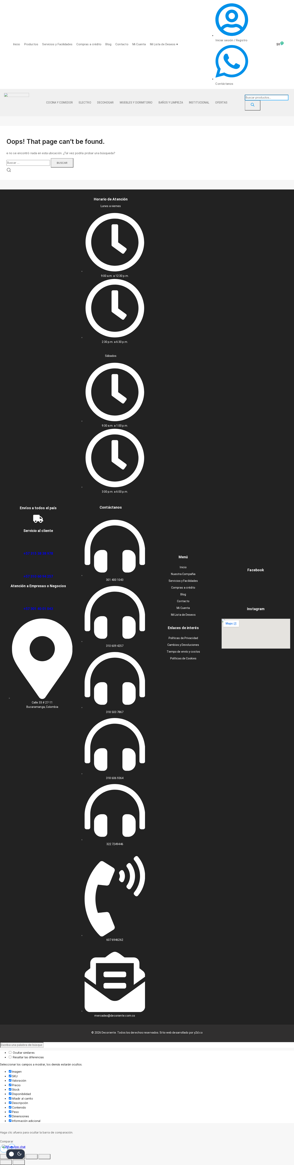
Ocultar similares (23, 1052)
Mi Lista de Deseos (183, 614)
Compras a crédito (89, 44)
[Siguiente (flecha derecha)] (19, 1162)
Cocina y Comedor (59, 102)
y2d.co (198, 1032)
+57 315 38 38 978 (38, 553)
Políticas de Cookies (183, 658)
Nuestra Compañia (183, 574)
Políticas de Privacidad (183, 638)
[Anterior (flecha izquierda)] (6, 1162)
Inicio (16, 44)
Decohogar (105, 102)
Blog (108, 44)
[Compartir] (32, 1156)
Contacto (121, 44)
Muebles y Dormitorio (136, 102)
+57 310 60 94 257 (38, 576)
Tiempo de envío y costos (183, 651)
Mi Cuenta (139, 44)
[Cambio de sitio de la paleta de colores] (15, 1154)
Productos (31, 44)
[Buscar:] (28, 162)
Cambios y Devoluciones (183, 644)
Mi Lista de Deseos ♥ (164, 44)
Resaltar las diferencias (28, 1057)
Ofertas (221, 102)
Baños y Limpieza (171, 102)
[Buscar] (252, 105)
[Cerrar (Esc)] (44, 1156)
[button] (60, 102)
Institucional (199, 102)
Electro (85, 102)
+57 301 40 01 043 (38, 609)
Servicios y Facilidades (57, 44)
